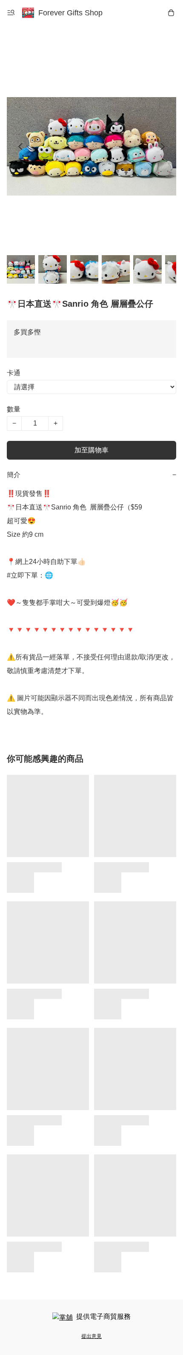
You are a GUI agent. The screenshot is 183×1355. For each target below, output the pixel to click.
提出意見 (91, 1336)
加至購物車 (91, 450)
